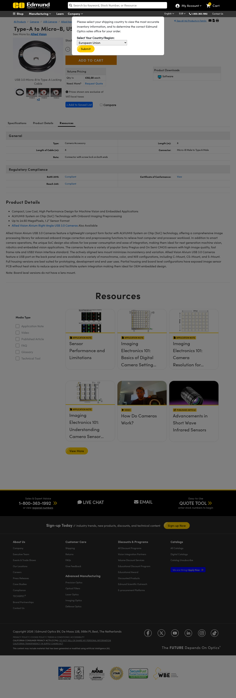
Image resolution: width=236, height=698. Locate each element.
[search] (117, 5)
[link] (214, 3)
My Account (190, 6)
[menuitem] (22, 13)
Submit (86, 49)
